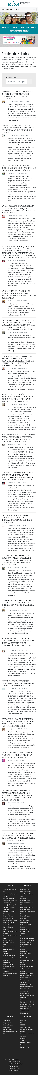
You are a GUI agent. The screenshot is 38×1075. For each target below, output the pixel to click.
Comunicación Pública (27, 1034)
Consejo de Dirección (10, 905)
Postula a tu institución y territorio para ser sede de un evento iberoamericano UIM (18, 683)
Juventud (23, 1036)
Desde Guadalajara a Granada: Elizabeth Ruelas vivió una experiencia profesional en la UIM (18, 603)
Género (22, 1031)
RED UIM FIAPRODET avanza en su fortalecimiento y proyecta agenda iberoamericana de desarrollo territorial (18, 438)
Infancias (23, 1038)
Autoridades (7, 903)
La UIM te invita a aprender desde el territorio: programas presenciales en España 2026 (19, 167)
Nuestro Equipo (8, 916)
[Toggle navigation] (34, 9)
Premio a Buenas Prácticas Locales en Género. (26, 960)
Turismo (22, 1040)
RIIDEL (22, 1023)
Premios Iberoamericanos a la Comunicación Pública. (27, 973)
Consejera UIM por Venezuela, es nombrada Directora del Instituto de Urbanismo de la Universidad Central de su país (19, 476)
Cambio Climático (25, 1042)
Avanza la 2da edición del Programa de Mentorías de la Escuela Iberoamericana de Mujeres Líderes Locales (17, 398)
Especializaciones (25, 891)
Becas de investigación (27, 911)
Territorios (6, 1020)
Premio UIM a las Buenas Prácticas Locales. (25, 945)
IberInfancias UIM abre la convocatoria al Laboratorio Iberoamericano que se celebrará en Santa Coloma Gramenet (18, 643)
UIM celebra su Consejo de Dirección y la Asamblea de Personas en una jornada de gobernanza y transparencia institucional (17, 560)
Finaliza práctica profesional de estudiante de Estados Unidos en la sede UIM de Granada (18, 95)
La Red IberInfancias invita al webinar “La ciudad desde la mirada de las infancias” (17, 754)
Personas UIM (24, 1047)
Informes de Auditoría (10, 973)
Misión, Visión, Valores (10, 920)
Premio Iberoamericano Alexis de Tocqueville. (27, 967)
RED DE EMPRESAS (26, 1029)
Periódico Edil (24, 1008)
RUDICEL (23, 1020)
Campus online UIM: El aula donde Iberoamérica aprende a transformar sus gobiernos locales (18, 128)
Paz (21, 1045)
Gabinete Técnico (8, 966)
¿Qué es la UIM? (8, 918)
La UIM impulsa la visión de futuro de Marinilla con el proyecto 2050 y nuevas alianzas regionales (19, 294)
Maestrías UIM (24, 889)
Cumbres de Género (26, 986)
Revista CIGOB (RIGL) (27, 1002)
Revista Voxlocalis (26, 1006)
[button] (3, 18)
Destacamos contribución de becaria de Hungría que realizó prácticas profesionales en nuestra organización (18, 722)
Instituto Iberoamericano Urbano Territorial (8, 962)
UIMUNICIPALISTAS (10, 9)
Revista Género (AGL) (27, 1004)
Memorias (6, 975)
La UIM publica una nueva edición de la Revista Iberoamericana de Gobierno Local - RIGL (17, 518)
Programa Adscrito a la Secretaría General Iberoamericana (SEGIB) (19, 29)
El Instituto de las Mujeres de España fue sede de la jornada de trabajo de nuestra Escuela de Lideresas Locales (18, 836)
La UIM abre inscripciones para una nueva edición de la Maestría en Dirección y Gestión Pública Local (19, 209)
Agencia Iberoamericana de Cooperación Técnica (9, 956)
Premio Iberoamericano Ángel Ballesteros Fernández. (27, 938)
